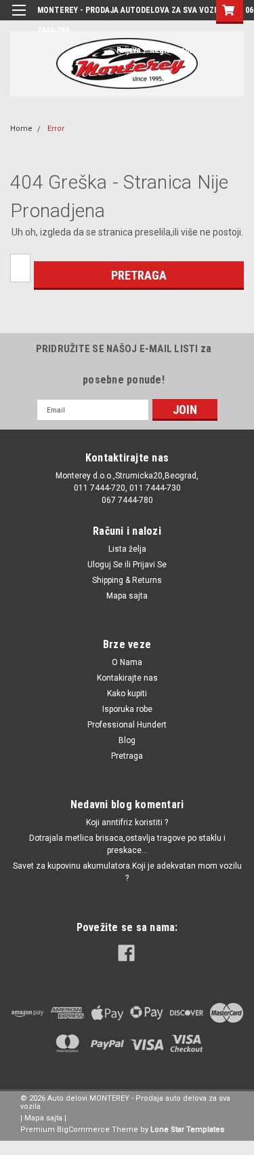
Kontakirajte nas (127, 678)
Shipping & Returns (127, 580)
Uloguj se (105, 564)
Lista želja (127, 549)
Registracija (171, 50)
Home (21, 128)
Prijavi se (150, 564)
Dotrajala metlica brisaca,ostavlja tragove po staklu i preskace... (127, 844)
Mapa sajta (127, 596)
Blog (127, 740)
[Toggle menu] (18, 18)
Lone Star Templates (187, 1129)
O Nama (127, 662)
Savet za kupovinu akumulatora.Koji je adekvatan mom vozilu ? (127, 872)
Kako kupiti (127, 693)
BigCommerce (83, 1129)
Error (55, 128)
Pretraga (127, 756)
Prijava (128, 50)
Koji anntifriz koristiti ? (127, 822)
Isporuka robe (127, 709)
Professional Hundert (127, 725)
